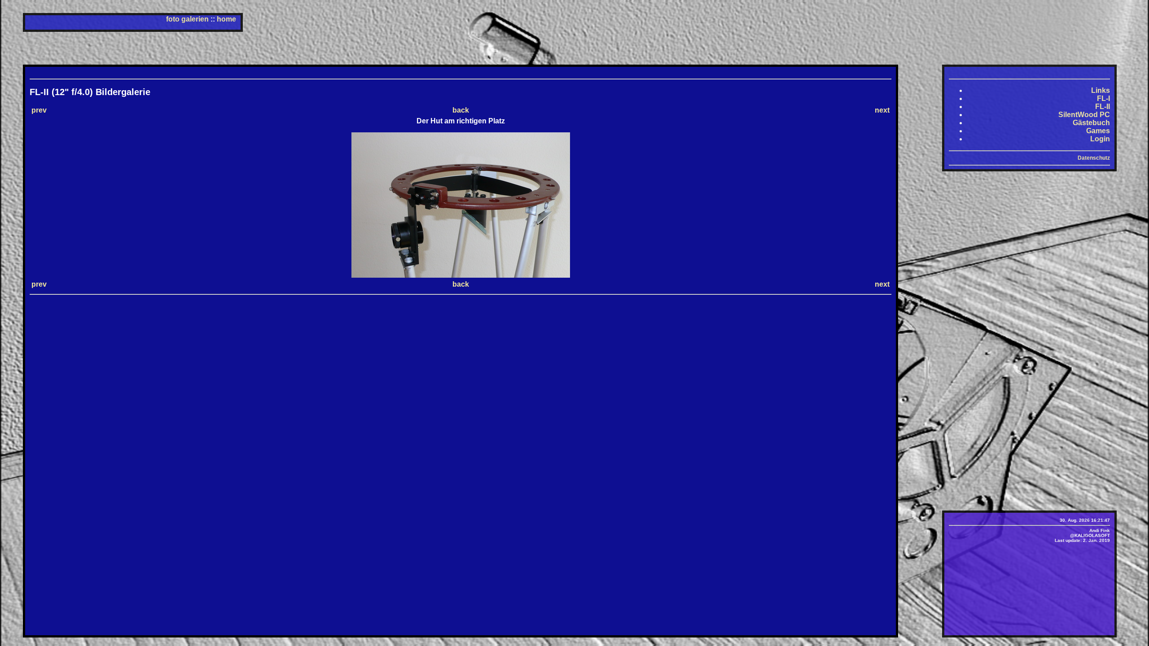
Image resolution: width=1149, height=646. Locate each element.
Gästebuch (1091, 123)
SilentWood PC (1084, 114)
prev (39, 110)
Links (1100, 90)
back (460, 110)
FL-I (1103, 98)
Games (1098, 131)
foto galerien (187, 19)
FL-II (1102, 106)
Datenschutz (1094, 158)
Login (1100, 139)
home (226, 19)
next (882, 110)
